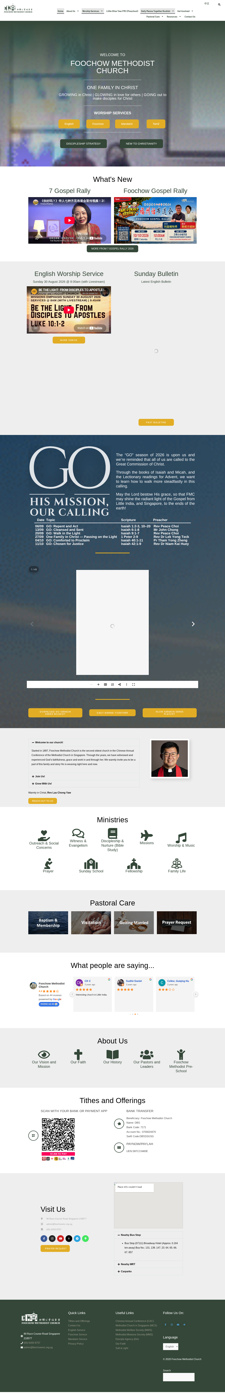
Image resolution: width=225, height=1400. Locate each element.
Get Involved (183, 10)
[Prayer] (48, 795)
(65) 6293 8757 (32, 1274)
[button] (73, 11)
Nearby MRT (128, 1195)
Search (167, 1302)
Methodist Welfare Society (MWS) (134, 1261)
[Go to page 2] (135, 945)
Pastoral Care (153, 16)
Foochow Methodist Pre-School (181, 997)
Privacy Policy (76, 1275)
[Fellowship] (134, 795)
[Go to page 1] (132, 945)
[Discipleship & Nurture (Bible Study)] (112, 765)
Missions (147, 774)
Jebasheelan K (146, 912)
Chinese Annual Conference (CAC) (135, 1252)
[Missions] (146, 766)
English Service (76, 1261)
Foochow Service (77, 1266)
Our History (112, 993)
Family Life (177, 802)
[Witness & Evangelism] (78, 765)
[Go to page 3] (137, 945)
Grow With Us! (43, 715)
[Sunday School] (91, 795)
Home (60, 10)
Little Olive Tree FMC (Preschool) (122, 10)
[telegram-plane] (184, 1256)
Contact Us (190, 16)
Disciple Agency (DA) (127, 1270)
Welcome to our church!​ (49, 673)
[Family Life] (176, 795)
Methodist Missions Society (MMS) (134, 1266)
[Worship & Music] (181, 769)
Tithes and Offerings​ (79, 1252)
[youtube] (178, 1256)
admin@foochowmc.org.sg (38, 1278)
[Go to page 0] (130, 945)
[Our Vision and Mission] (44, 986)
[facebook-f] (166, 1256)
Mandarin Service (77, 1270)
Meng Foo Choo (188, 912)
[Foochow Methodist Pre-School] (181, 986)
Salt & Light (122, 1279)
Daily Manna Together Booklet (155, 10)
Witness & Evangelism (78, 774)
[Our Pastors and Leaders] (146, 986)
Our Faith (78, 993)
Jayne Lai (102, 912)
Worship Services (90, 10)
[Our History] (112, 986)
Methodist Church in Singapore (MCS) (136, 1257)
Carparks (126, 1202)
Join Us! (40, 707)
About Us (70, 10)
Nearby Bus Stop (131, 1166)
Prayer (48, 802)
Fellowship (134, 802)
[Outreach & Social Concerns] (44, 767)
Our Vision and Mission (44, 995)
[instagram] (172, 1256)
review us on (47, 935)
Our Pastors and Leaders (146, 995)
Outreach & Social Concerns (44, 776)
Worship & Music (181, 777)
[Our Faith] (78, 986)
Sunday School (91, 802)
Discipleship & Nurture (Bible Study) (112, 776)
